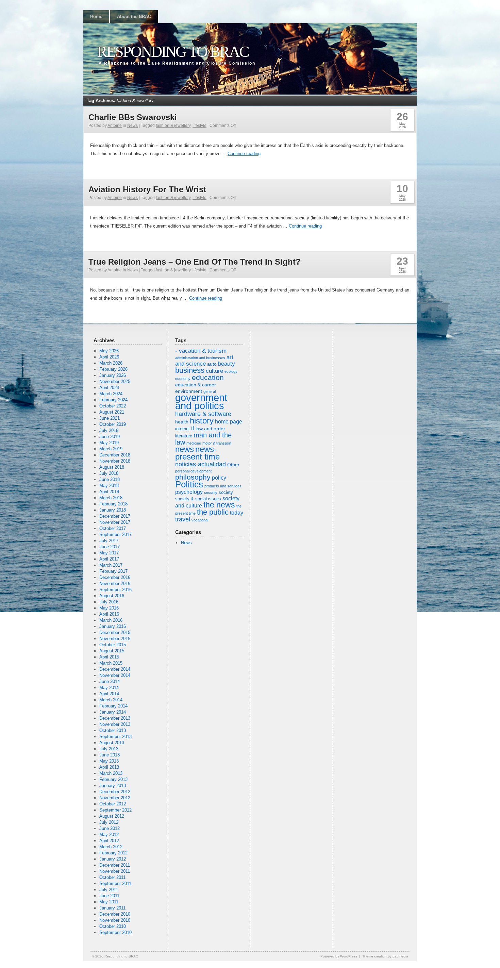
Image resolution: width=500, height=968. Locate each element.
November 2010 (114, 920)
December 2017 (114, 516)
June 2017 (109, 546)
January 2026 (112, 375)
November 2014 (114, 675)
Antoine (114, 125)
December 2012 (114, 791)
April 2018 (109, 491)
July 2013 (108, 748)
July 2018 (108, 473)
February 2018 (113, 503)
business (189, 370)
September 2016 (115, 589)
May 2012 (109, 834)
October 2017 (112, 528)
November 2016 (114, 583)
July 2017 (108, 540)
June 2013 (109, 754)
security (210, 492)
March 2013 (110, 773)
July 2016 (108, 601)
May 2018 (109, 485)
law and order (210, 428)
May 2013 (109, 761)
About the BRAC (134, 16)
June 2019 (109, 436)
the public (213, 512)
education (208, 377)
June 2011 (109, 895)
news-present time (197, 453)
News (132, 125)
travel (182, 519)
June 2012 (109, 828)
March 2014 (110, 699)
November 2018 (114, 461)
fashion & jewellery (173, 125)
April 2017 (109, 559)
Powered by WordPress (338, 956)
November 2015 (114, 638)
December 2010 (114, 914)
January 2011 (112, 908)
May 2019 (109, 442)
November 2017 (114, 522)
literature (183, 436)
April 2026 (109, 357)
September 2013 (115, 736)
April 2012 (109, 840)
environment (188, 391)
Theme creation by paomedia (385, 956)
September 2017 (115, 534)
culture (214, 371)
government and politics (201, 401)
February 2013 (113, 779)
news (184, 449)
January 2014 (112, 712)
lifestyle (199, 125)
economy (182, 379)
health (181, 421)
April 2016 (109, 614)
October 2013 (112, 730)
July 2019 (108, 430)
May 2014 (109, 687)
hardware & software (203, 414)
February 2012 (113, 852)
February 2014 (113, 705)
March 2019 (110, 448)
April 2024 (109, 387)
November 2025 (114, 381)
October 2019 (112, 424)
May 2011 (108, 901)
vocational (199, 520)
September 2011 (115, 883)
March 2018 (110, 497)
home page (228, 421)
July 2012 (108, 822)
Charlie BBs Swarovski (132, 117)
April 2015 (109, 657)
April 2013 (109, 767)
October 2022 (112, 405)
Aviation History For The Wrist (147, 189)
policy (219, 478)
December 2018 (114, 454)
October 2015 (112, 644)
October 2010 (112, 926)
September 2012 (115, 810)
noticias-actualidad (200, 464)
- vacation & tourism (201, 351)
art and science (204, 360)
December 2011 (114, 865)
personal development (193, 471)
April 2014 (109, 693)
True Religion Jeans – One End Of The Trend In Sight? (194, 261)
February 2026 (113, 369)
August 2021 (111, 412)
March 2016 (110, 620)
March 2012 (110, 846)
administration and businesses (200, 358)
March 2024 (110, 393)
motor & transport (216, 443)
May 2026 (109, 350)
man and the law (203, 438)
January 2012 (112, 859)
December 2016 (114, 577)
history (202, 420)
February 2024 (113, 399)
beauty (226, 364)
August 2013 (111, 742)
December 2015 (114, 632)
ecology (230, 371)
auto (212, 364)
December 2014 (114, 669)
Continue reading (244, 153)
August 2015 (111, 650)
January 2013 (112, 785)
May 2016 (109, 608)
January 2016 (112, 626)
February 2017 (113, 571)
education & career (195, 384)
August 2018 (111, 467)
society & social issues (198, 499)
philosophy (193, 477)
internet (182, 429)
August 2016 (111, 595)
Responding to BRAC (173, 51)
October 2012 (112, 803)
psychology (189, 492)
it (192, 428)
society (226, 492)
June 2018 (109, 479)
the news (219, 505)
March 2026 (110, 363)
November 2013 (114, 724)
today (236, 513)
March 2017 (110, 565)
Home (96, 16)
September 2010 (115, 932)
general (209, 391)
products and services (222, 486)
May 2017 (109, 552)
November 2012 (114, 797)
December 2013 (114, 718)
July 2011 (108, 889)
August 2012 (111, 816)
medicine (193, 443)
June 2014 (109, 681)
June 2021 (109, 418)
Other (233, 464)
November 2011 (114, 871)
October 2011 (112, 877)
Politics (189, 484)
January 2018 (112, 510)
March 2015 (110, 663)
